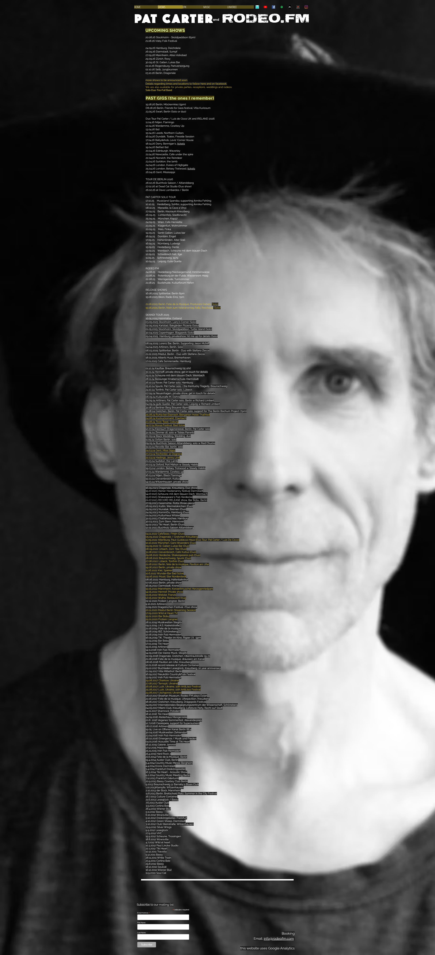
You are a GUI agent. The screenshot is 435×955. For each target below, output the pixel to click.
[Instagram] (306, 7)
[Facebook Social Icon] (273, 7)
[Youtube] (265, 7)
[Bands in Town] (257, 7)
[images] (290, 7)
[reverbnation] (298, 7)
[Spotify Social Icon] (281, 7)
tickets (181, 143)
